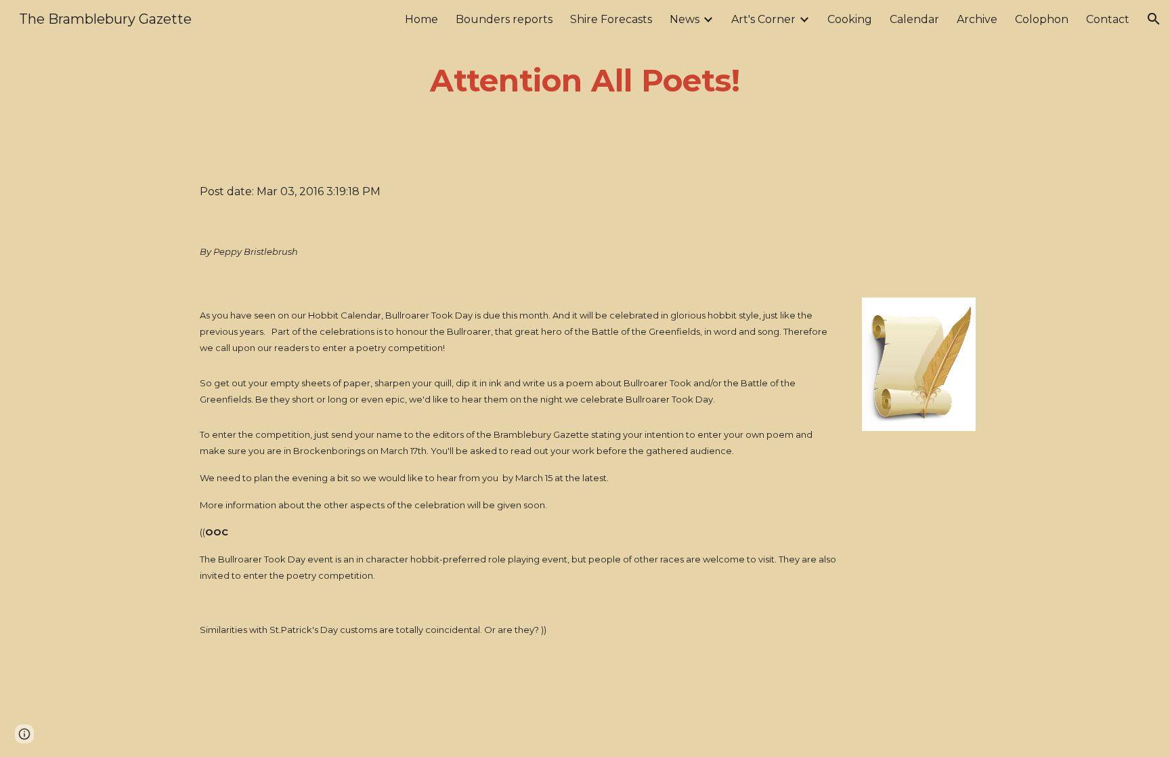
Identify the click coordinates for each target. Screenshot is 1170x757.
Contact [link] (1107, 19)
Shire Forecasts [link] (611, 19)
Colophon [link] (1041, 19)
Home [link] (421, 19)
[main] (585, 81)
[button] (1154, 19)
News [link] (684, 19)
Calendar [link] (914, 19)
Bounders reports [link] (504, 19)
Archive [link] (977, 19)
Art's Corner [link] (763, 19)
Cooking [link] (849, 19)
